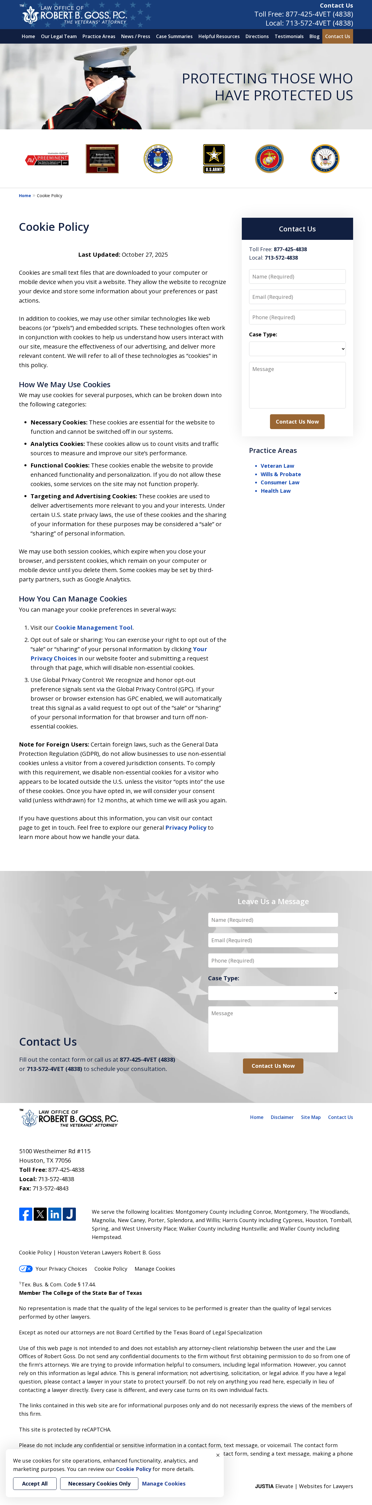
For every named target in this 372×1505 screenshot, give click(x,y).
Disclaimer (282, 1117)
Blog (314, 36)
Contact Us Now (297, 421)
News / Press (135, 36)
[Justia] (69, 1214)
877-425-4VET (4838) (319, 14)
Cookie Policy (110, 1268)
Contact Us (336, 5)
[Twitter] (40, 1214)
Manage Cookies (155, 1268)
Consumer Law (280, 482)
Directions (257, 36)
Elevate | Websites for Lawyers (304, 1486)
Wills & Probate (281, 474)
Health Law (276, 490)
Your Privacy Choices (61, 1268)
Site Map (311, 1117)
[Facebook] (25, 1214)
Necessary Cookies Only (99, 1483)
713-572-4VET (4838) (319, 23)
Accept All (35, 1483)
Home (28, 36)
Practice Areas (99, 36)
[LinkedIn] (54, 1214)
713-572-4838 (56, 1179)
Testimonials (289, 36)
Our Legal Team (59, 36)
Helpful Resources (219, 36)
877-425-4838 (66, 1170)
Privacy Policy (185, 827)
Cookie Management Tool (94, 627)
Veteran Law (277, 465)
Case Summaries (174, 36)
